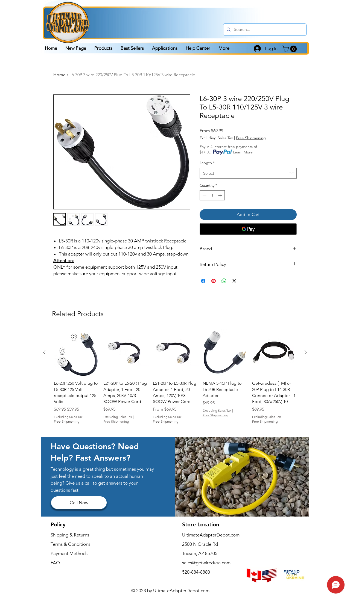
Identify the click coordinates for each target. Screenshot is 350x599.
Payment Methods (70, 553)
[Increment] (220, 195)
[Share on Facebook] (203, 281)
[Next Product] (305, 352)
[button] (290, 49)
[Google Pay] (248, 229)
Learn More (243, 152)
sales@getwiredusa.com (206, 562)
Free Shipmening (251, 137)
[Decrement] (203, 195)
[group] (175, 377)
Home (59, 74)
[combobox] (248, 173)
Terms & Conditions (70, 544)
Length (207, 162)
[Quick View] (76, 352)
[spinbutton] (212, 195)
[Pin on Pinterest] (213, 281)
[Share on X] (234, 281)
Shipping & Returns (70, 535)
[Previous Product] (44, 352)
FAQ (55, 562)
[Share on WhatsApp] (224, 281)
